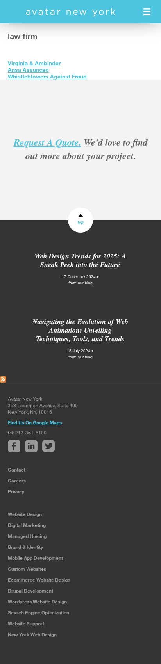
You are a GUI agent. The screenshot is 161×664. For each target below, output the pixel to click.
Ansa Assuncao (28, 69)
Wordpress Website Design (37, 601)
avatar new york (70, 12)
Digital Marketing (27, 525)
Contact (16, 469)
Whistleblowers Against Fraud (47, 76)
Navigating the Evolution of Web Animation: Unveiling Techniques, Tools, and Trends (80, 330)
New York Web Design (32, 634)
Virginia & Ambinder (34, 63)
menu (147, 11)
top (81, 222)
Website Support (26, 623)
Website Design (25, 514)
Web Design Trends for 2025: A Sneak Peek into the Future (80, 260)
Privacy (16, 491)
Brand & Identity (25, 547)
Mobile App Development (35, 558)
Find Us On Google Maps (35, 422)
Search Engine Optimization (38, 612)
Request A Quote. (47, 142)
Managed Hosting (27, 536)
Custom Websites (27, 569)
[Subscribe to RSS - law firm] (3, 379)
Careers (17, 480)
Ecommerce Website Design (39, 580)
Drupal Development (30, 590)
